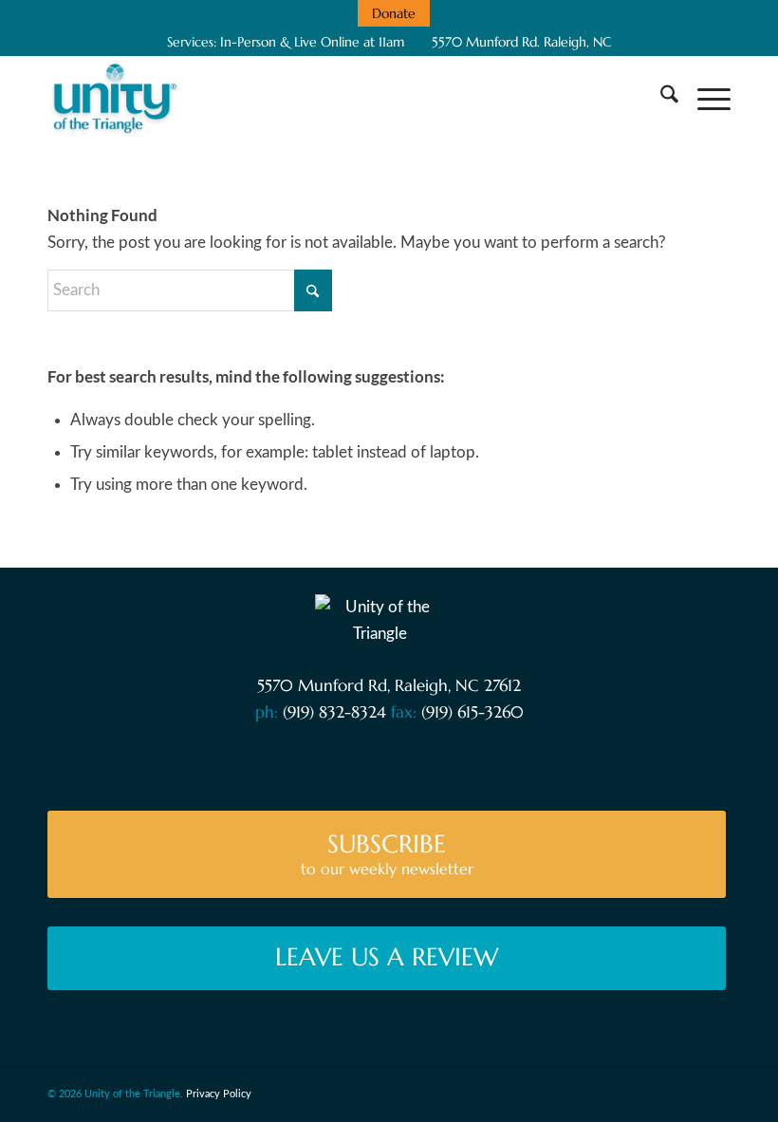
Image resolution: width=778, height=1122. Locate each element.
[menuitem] (393, 13)
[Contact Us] (273, 761)
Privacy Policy (218, 1094)
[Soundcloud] (418, 761)
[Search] (659, 97)
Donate (394, 13)
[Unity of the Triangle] (114, 97)
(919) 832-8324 (334, 711)
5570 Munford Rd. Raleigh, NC (519, 41)
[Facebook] (309, 761)
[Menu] (704, 97)
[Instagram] (454, 761)
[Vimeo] (382, 761)
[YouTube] (346, 761)
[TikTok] (491, 761)
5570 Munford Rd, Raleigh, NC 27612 (389, 685)
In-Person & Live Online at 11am (312, 41)
